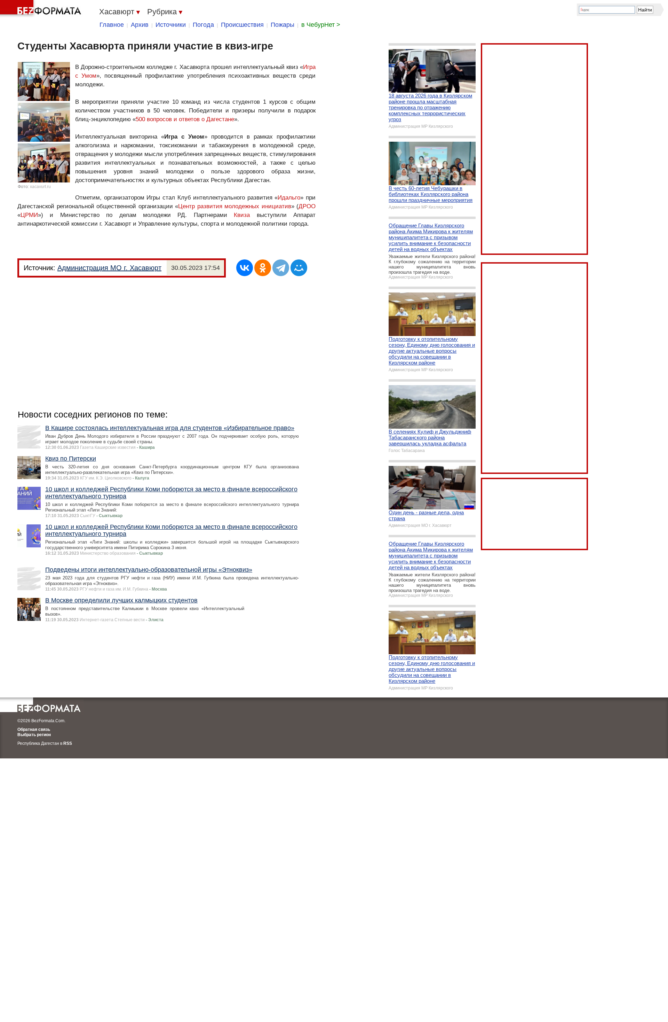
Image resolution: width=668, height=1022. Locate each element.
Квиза (242, 215)
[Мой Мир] (299, 267)
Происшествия (242, 24)
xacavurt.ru (40, 186)
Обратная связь (33, 729)
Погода (203, 24)
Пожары (282, 24)
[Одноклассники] (262, 267)
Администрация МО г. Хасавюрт (109, 268)
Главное (112, 24)
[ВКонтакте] (244, 267)
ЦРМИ (29, 215)
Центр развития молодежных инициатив (234, 206)
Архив (140, 24)
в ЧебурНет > (320, 24)
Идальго (289, 197)
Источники (171, 24)
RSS (67, 743)
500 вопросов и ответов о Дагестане (185, 119)
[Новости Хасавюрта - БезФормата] (42, 8)
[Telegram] (280, 267)
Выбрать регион (34, 734)
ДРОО (307, 206)
